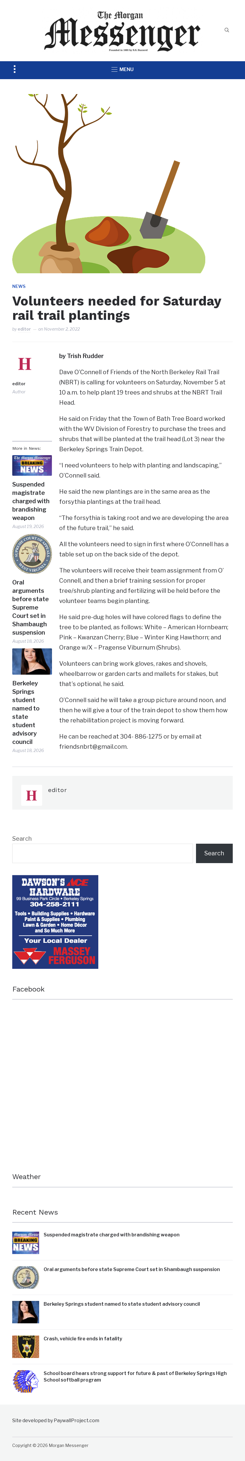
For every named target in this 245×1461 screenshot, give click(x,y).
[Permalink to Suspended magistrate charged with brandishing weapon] (32, 465)
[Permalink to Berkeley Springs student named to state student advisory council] (32, 661)
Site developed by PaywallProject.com (55, 1420)
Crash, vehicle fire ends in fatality (83, 1339)
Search (22, 838)
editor (24, 329)
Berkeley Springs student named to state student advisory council (25, 712)
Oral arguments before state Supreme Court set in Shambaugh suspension (30, 607)
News (18, 286)
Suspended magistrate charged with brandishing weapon (31, 501)
